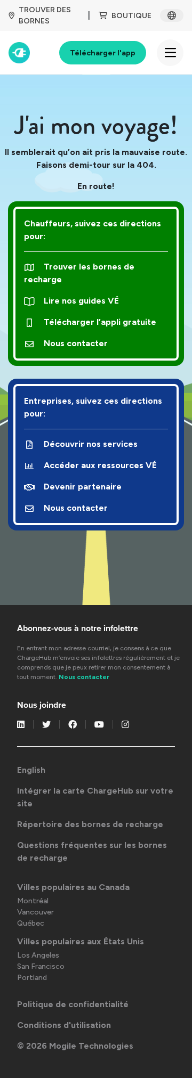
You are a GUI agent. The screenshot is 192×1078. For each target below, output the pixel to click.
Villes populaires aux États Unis (80, 941)
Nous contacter (76, 343)
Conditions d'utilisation (64, 1025)
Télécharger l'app (102, 53)
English (31, 770)
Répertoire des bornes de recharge (90, 824)
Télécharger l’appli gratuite (100, 322)
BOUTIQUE (131, 15)
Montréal (33, 900)
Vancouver (35, 912)
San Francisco (41, 966)
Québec (30, 923)
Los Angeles (38, 955)
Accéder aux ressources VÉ (100, 465)
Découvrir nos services (91, 444)
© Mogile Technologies (75, 1046)
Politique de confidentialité (73, 1004)
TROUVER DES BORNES (45, 15)
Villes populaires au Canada (73, 887)
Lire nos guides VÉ (81, 301)
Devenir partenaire (83, 486)
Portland (32, 977)
